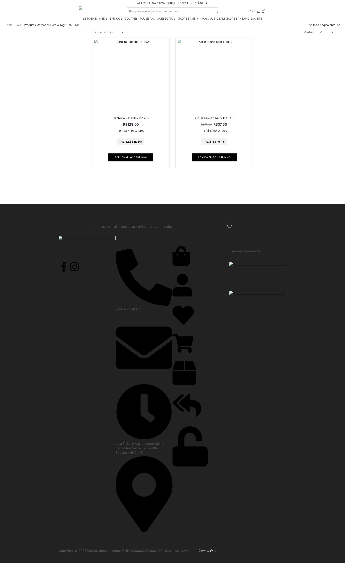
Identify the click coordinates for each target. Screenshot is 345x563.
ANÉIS (103, 18)
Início (9, 25)
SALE (222, 18)
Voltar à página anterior (324, 25)
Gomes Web (207, 551)
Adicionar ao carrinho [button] (131, 157)
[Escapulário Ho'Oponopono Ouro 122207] (266, 78)
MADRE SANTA (235, 18)
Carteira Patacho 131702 (130, 118)
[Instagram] (74, 267)
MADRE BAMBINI (188, 18)
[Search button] (216, 11)
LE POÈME (90, 18)
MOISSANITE (253, 18)
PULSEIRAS (147, 18)
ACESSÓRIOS (166, 18)
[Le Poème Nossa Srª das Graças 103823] (266, 114)
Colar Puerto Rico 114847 (214, 118)
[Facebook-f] (64, 267)
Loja (18, 25)
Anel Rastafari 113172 (292, 177)
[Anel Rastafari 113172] (266, 182)
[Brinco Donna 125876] (266, 145)
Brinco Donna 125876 (293, 140)
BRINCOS (116, 18)
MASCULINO (210, 18)
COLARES (131, 18)
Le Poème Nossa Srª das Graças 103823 (303, 106)
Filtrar (264, 43)
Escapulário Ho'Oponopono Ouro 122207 (303, 70)
